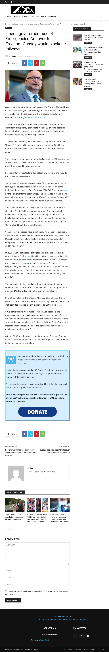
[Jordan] (7, 56)
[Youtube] (87, 636)
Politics (35, 17)
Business (26, 17)
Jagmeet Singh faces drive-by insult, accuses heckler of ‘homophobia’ (14, 517)
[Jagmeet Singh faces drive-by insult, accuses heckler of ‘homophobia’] (15, 505)
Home (9, 17)
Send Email (44, 640)
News (16, 17)
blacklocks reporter (36, 117)
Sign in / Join (9, 2)
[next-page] (11, 528)
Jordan (13, 56)
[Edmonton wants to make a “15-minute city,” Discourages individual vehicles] (77, 50)
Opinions (52, 17)
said (30, 256)
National (15, 24)
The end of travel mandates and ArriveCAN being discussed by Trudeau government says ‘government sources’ (94, 67)
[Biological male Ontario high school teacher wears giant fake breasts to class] (77, 81)
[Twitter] (30, 63)
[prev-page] (7, 528)
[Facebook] (24, 63)
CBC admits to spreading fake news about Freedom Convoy (93, 37)
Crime (43, 17)
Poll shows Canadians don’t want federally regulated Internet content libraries (20, 453)
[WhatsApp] (42, 63)
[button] (100, 17)
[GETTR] (75, 636)
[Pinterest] (36, 63)
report (65, 190)
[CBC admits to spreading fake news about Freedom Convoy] (77, 37)
